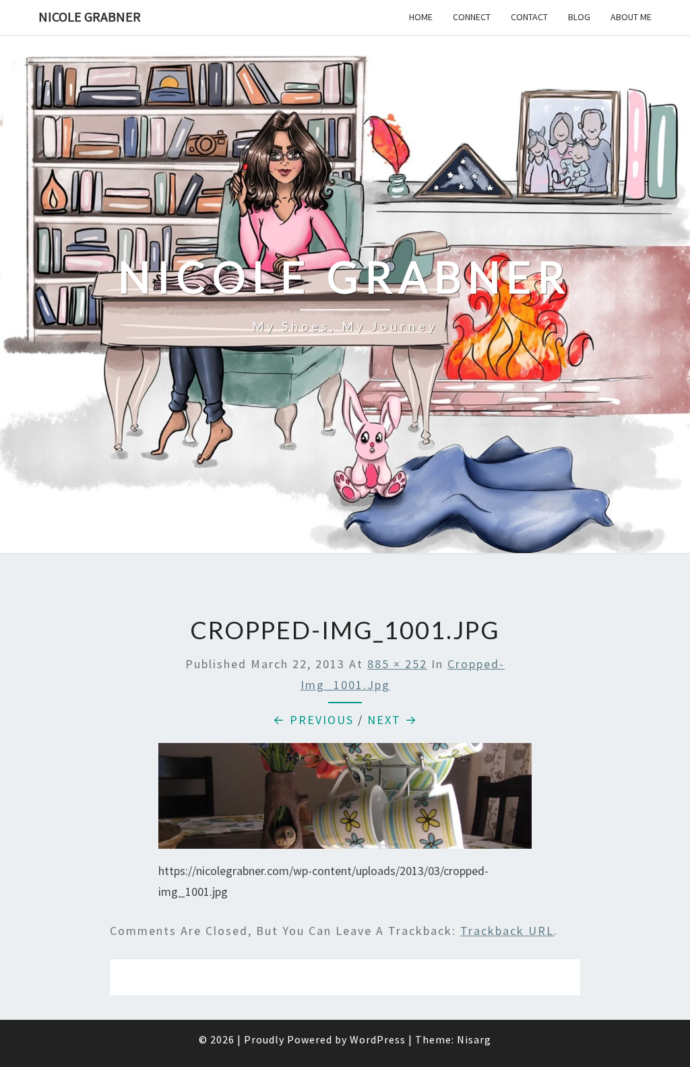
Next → (392, 720)
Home (421, 17)
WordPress (378, 1039)
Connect (472, 17)
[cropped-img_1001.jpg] (344, 800)
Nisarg (474, 1039)
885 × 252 (397, 664)
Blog (579, 17)
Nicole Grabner (89, 16)
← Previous (313, 720)
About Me (631, 17)
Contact (529, 17)
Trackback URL (507, 930)
